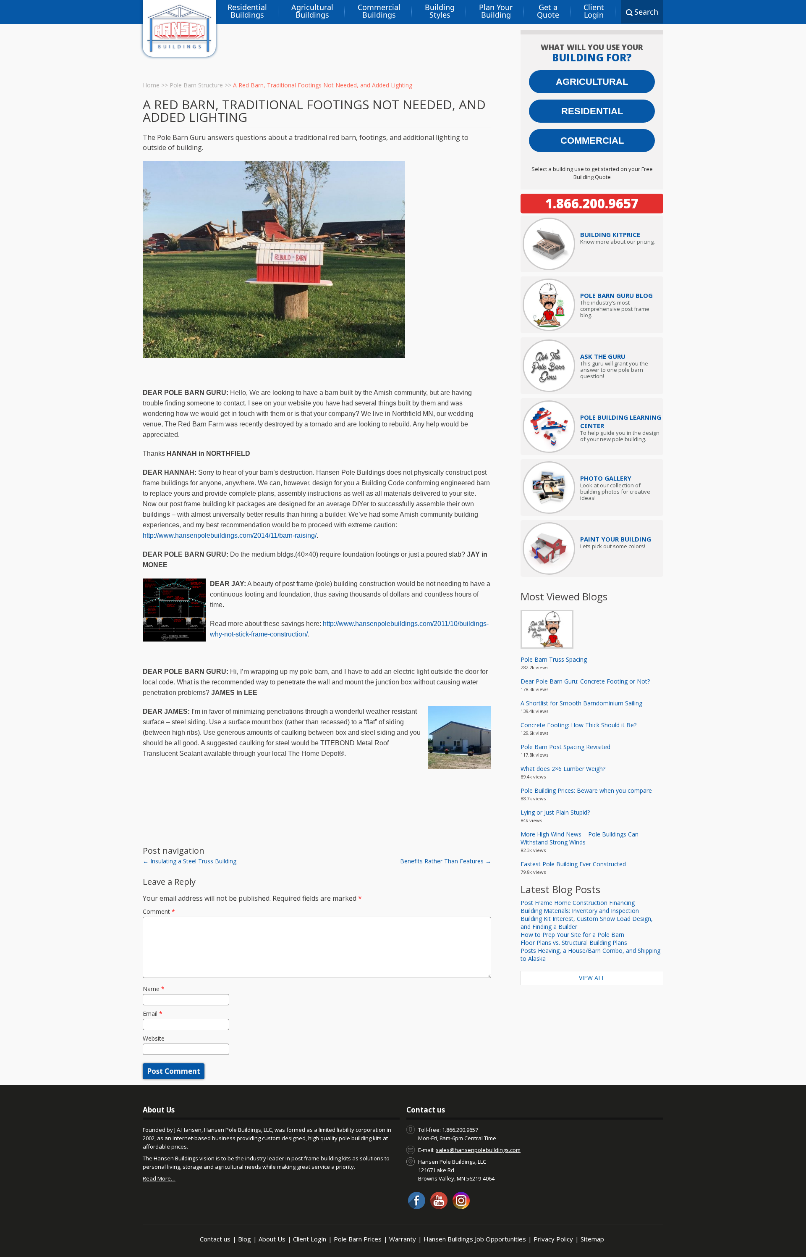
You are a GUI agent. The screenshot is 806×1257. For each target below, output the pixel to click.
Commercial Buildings (379, 11)
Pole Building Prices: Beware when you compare (586, 790)
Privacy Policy (553, 1239)
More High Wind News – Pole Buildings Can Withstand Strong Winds (580, 838)
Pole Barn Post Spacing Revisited (565, 747)
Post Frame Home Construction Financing (578, 903)
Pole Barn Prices (358, 1239)
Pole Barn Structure (196, 85)
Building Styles (440, 11)
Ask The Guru (602, 356)
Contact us (215, 1239)
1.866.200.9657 (592, 203)
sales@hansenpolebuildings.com (478, 1150)
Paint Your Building (615, 539)
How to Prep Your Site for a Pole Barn (572, 935)
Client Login (594, 11)
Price (610, 234)
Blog (244, 1239)
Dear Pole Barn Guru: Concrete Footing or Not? (585, 681)
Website (154, 1038)
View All (592, 978)
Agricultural (592, 81)
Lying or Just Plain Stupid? (555, 812)
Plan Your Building (496, 11)
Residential (592, 111)
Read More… (159, 1178)
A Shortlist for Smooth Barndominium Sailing (581, 703)
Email (152, 1014)
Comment (159, 911)
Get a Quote (548, 11)
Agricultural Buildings (312, 11)
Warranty (402, 1239)
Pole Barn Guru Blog (616, 295)
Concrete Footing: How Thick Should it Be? (578, 725)
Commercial (592, 140)
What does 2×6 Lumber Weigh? (563, 769)
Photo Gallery (605, 478)
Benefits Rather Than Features (445, 861)
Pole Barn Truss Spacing (554, 659)
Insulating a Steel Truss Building (189, 861)
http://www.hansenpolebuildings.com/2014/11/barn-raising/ (230, 535)
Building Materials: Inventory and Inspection (580, 911)
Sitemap (592, 1239)
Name (154, 989)
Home (151, 85)
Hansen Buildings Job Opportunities (475, 1239)
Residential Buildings (247, 11)
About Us (272, 1239)
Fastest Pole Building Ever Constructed (573, 864)
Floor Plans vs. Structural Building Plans (574, 943)
